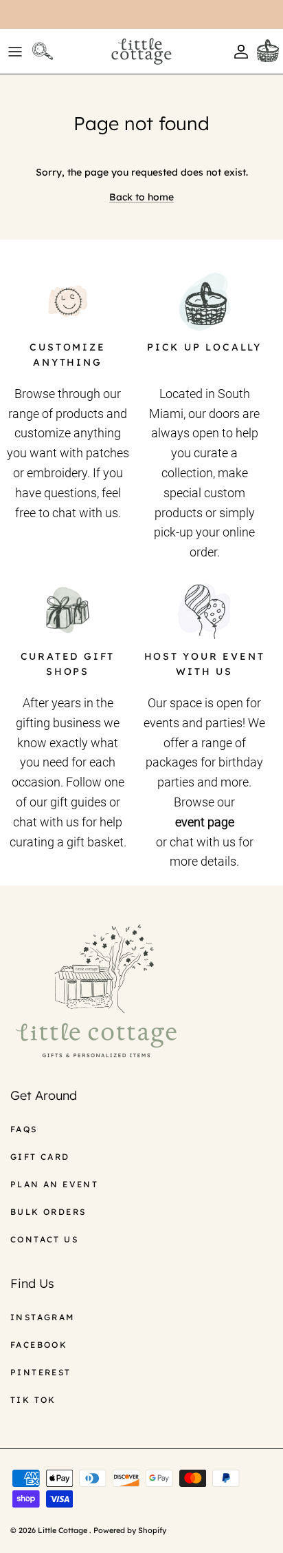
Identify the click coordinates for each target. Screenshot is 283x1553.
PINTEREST (40, 1372)
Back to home (141, 197)
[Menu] (15, 52)
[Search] (45, 52)
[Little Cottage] (141, 51)
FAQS (24, 1129)
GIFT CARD (40, 1156)
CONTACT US (44, 1239)
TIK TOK (33, 1400)
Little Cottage (63, 1530)
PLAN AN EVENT (54, 1184)
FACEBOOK (38, 1345)
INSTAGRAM (42, 1317)
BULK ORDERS (48, 1212)
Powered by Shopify (129, 1530)
